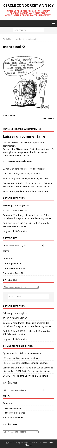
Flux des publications (13, 263)
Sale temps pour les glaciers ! (16, 205)
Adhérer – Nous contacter (32, 168)
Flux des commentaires (14, 268)
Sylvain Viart (8, 168)
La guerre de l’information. (15, 231)
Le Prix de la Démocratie (36, 191)
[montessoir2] (28, 110)
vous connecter (21, 142)
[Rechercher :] (28, 30)
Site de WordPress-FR (13, 273)
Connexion (8, 258)
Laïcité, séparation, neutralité (26, 173)
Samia (6, 183)
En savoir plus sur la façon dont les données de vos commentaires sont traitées (28, 152)
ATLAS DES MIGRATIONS (15, 210)
